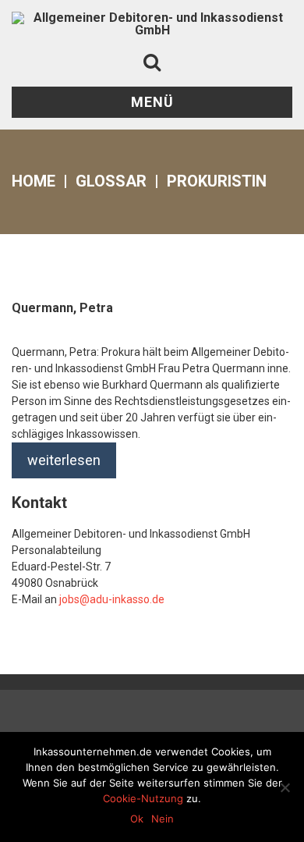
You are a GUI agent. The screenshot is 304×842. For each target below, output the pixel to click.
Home (33, 181)
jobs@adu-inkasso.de (111, 599)
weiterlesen (64, 460)
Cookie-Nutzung (143, 798)
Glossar (111, 181)
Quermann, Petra (62, 307)
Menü (152, 102)
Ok (136, 818)
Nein (162, 818)
